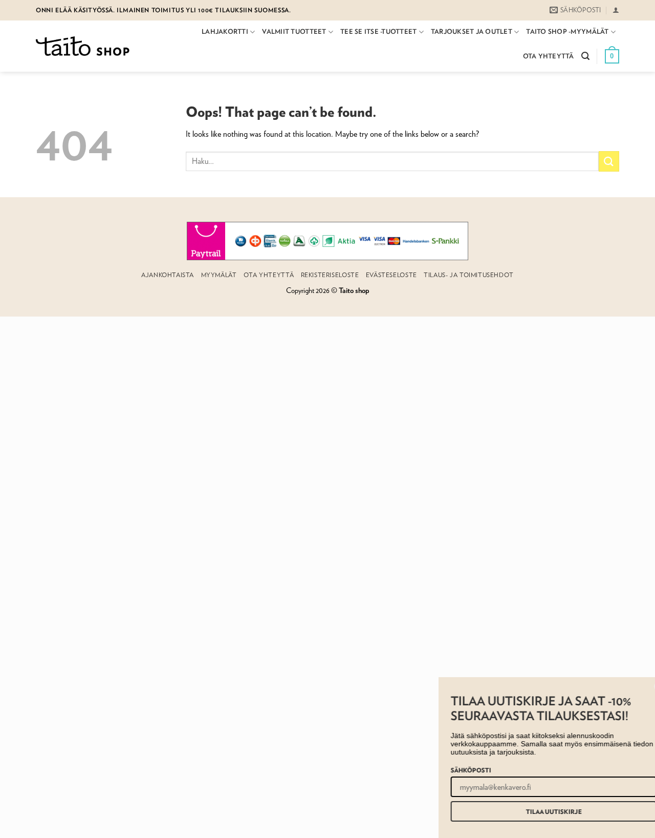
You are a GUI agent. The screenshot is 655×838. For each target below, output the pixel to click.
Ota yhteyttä (548, 56)
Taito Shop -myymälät (567, 31)
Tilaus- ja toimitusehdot (469, 275)
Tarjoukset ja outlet (471, 31)
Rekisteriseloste (330, 275)
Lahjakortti (225, 31)
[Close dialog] (646, 686)
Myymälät (219, 275)
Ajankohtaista (167, 275)
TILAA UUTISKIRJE (540, 811)
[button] (616, 10)
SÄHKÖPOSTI (457, 769)
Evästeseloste (391, 275)
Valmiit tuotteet (294, 31)
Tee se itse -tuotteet (378, 31)
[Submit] (609, 161)
